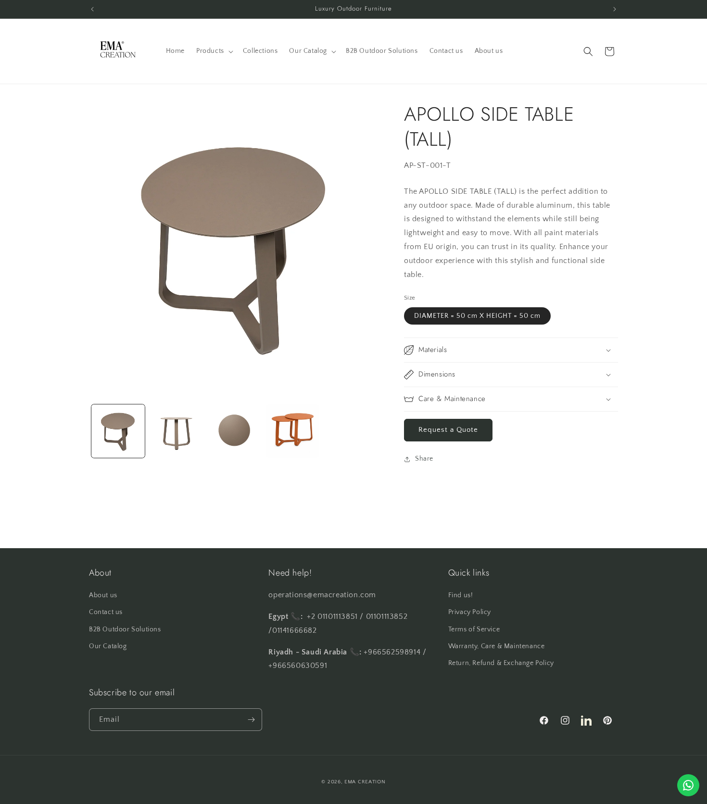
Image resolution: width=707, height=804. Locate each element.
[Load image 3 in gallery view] (234, 431)
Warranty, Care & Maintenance (496, 646)
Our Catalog (108, 646)
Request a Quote (448, 430)
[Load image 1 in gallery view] (118, 431)
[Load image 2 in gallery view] (176, 431)
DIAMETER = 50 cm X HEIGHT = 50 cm (477, 316)
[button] (213, 51)
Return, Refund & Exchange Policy (501, 663)
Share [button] (424, 459)
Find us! (460, 595)
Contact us (106, 612)
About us (103, 595)
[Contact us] (688, 785)
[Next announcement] (614, 9)
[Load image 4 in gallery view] (292, 431)
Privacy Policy (469, 612)
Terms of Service (474, 629)
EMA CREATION (364, 782)
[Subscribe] (251, 719)
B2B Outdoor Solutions (125, 629)
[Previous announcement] (92, 9)
